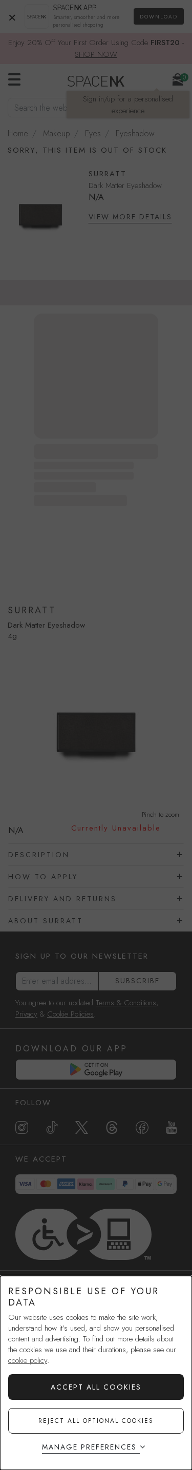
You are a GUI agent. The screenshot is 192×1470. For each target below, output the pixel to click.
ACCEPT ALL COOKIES (96, 1387)
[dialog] (96, 1373)
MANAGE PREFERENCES (89, 1447)
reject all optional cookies (96, 1420)
